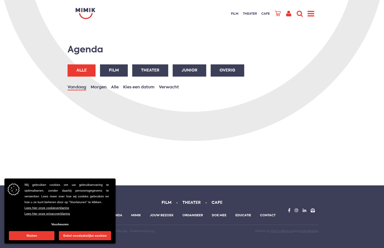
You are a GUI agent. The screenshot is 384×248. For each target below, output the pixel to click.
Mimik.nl (85, 13)
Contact (268, 215)
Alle (81, 70)
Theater (250, 13)
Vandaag (77, 87)
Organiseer (192, 215)
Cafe (265, 13)
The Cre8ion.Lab (282, 231)
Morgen (99, 87)
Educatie (243, 215)
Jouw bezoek (162, 215)
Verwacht (169, 87)
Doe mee (219, 215)
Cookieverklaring (142, 231)
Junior (189, 70)
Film (234, 13)
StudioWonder (308, 231)
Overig (227, 70)
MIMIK (136, 215)
